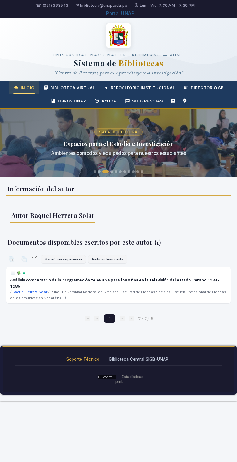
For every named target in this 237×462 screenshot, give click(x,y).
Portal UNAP (120, 13)
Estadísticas (132, 376)
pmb (119, 381)
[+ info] (13, 273)
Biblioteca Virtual (72, 87)
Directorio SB (207, 87)
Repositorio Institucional (143, 87)
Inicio (28, 87)
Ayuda (109, 101)
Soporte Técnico (82, 359)
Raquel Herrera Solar (30, 292)
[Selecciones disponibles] (35, 258)
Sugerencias (147, 101)
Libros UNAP (72, 101)
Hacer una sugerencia (63, 259)
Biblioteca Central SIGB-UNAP (138, 359)
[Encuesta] (173, 101)
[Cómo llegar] (185, 101)
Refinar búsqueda (107, 259)
